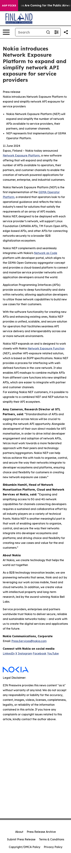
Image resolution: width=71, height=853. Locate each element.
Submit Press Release (21, 839)
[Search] (48, 32)
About (19, 831)
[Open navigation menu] (6, 32)
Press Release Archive (41, 831)
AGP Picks (9, 5)
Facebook (39, 653)
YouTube (53, 653)
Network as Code (45, 253)
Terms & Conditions (51, 839)
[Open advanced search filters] (56, 32)
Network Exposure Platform (21, 155)
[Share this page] (65, 32)
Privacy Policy (53, 847)
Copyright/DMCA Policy (24, 847)
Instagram (25, 653)
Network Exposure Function (46, 348)
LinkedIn (9, 653)
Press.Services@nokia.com (29, 641)
